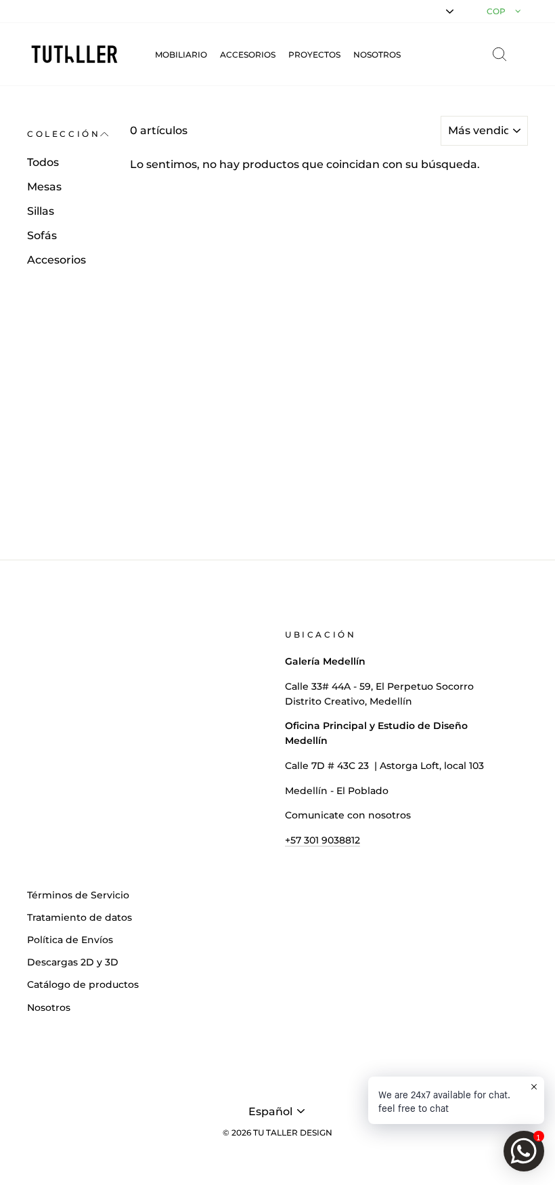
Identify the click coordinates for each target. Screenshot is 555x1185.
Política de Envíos (70, 939)
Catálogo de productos (83, 984)
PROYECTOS (314, 54)
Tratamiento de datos (79, 917)
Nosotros (48, 1007)
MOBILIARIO (181, 54)
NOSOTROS (377, 54)
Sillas (40, 211)
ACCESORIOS (247, 54)
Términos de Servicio (78, 895)
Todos (43, 162)
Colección (63, 134)
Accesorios (56, 259)
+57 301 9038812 (322, 840)
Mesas (44, 186)
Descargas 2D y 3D (72, 962)
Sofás (42, 235)
